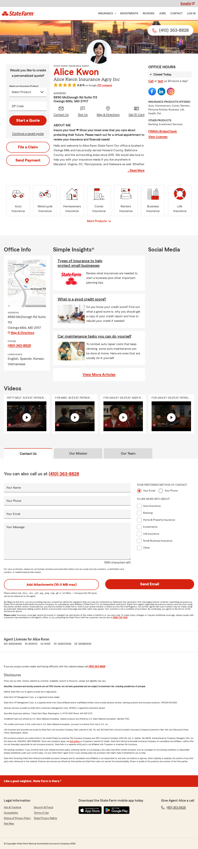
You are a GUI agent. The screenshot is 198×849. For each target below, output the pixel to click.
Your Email (13, 514)
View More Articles (99, 375)
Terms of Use (41, 812)
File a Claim (28, 147)
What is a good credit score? (82, 299)
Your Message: (15, 527)
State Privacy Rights (45, 818)
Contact (176, 13)
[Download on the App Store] (90, 810)
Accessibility (11, 812)
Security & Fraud (43, 807)
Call (151, 81)
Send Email (149, 584)
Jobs (162, 13)
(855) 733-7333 (120, 617)
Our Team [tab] (128, 453)
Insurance (105, 13)
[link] (18, 13)
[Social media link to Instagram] (171, 91)
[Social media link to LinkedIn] (161, 91)
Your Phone (13, 500)
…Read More (136, 170)
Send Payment (27, 160)
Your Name (13, 487)
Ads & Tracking (12, 807)
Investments (129, 13)
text (160, 81)
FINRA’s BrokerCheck (162, 131)
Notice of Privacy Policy (17, 818)
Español (186, 3)
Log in (191, 13)
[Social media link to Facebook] (152, 91)
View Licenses (157, 136)
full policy (75, 741)
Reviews (148, 13)
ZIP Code (18, 106)
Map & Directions (22, 332)
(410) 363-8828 (19, 345)
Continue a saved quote (28, 133)
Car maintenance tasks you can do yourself (94, 336)
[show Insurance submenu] (114, 13)
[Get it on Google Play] (117, 810)
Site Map (9, 823)
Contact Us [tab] (28, 453)
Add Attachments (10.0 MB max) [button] (51, 584)
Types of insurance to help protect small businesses (80, 263)
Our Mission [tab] (78, 453)
